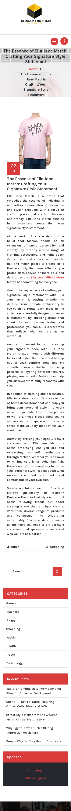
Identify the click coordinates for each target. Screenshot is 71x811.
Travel (10, 654)
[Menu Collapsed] (54, 41)
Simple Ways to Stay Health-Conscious (33, 741)
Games (11, 603)
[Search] (57, 571)
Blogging (12, 620)
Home (33, 69)
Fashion (11, 637)
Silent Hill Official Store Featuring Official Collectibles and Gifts (30, 704)
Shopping (57, 547)
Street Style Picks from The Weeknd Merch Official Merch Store (32, 717)
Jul (14, 168)
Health (11, 646)
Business (12, 612)
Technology (14, 663)
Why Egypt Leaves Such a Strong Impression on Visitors (29, 730)
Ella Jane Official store (47, 277)
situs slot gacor (35, 778)
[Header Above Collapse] (64, 41)
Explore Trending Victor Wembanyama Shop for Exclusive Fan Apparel (33, 691)
